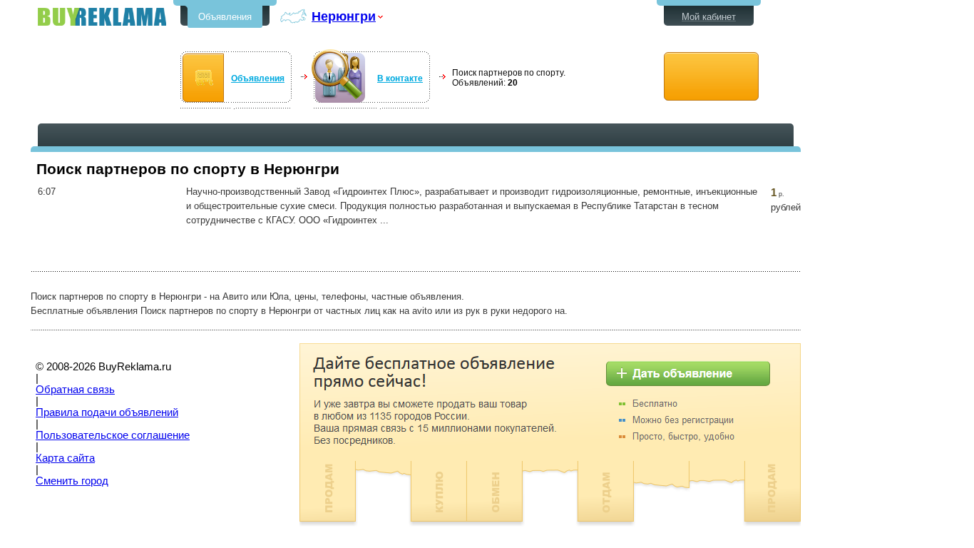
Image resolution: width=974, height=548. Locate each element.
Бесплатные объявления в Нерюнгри (102, 17)
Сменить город (72, 481)
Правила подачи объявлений (107, 412)
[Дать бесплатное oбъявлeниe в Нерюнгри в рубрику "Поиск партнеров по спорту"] (711, 76)
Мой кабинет (709, 16)
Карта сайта (65, 458)
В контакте (400, 78)
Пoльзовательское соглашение (113, 435)
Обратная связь (75, 389)
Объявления (225, 16)
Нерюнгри (344, 16)
